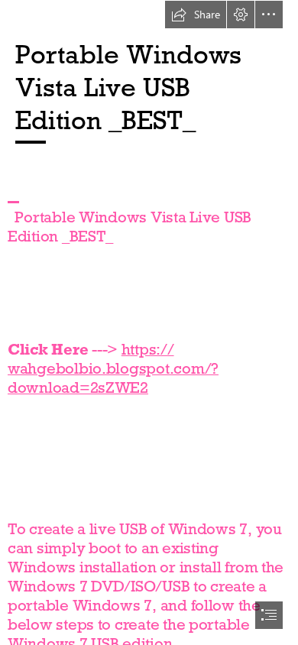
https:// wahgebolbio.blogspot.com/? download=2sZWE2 (113, 368)
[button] (195, 14)
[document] (149, 322)
